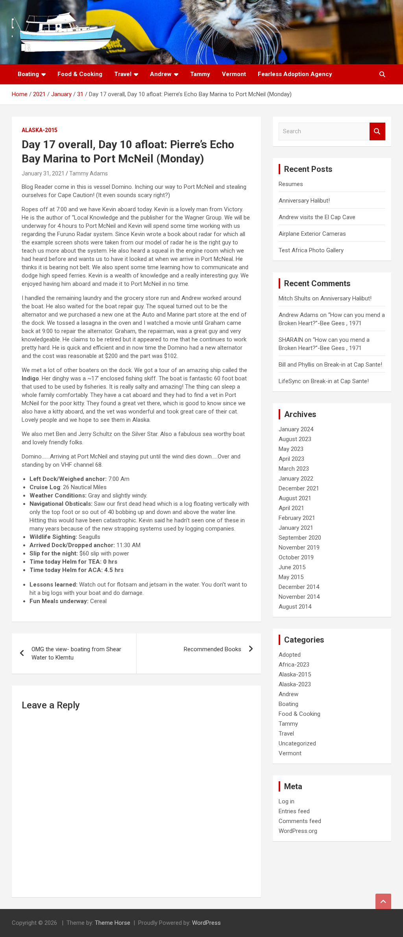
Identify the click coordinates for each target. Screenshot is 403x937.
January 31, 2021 (43, 173)
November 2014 (299, 596)
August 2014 (295, 606)
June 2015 (292, 567)
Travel (122, 74)
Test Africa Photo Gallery (311, 250)
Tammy (200, 74)
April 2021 (291, 508)
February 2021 (297, 518)
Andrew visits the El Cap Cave (317, 217)
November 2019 (299, 547)
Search (377, 131)
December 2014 (299, 587)
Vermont (234, 74)
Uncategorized (297, 743)
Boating (28, 74)
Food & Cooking (79, 74)
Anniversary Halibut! (304, 200)
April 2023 (291, 458)
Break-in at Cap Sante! (353, 364)
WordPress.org (298, 831)
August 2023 (295, 439)
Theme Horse (112, 922)
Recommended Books (212, 649)
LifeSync (290, 381)
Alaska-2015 (39, 130)
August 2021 (295, 498)
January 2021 (296, 527)
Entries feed (294, 811)
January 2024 (296, 429)
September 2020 (300, 537)
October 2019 (296, 557)
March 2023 (294, 468)
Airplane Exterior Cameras (312, 233)
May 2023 (291, 449)
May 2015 (291, 577)
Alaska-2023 (295, 684)
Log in (286, 801)
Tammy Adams (88, 173)
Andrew (161, 74)
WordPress (206, 922)
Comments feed (300, 821)
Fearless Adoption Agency (295, 74)
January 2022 (296, 478)
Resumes (291, 184)
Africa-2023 (294, 664)
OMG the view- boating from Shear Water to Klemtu (76, 653)
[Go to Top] (383, 901)
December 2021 (299, 488)
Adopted (290, 654)
